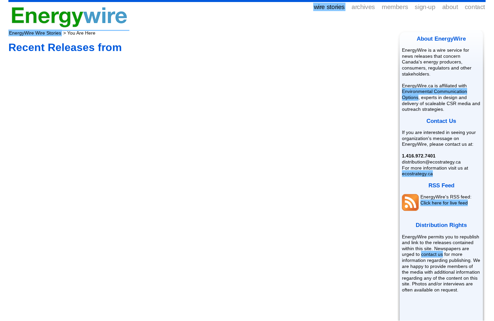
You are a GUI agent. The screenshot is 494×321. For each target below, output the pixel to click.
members (395, 6)
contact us (432, 254)
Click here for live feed (444, 202)
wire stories (329, 6)
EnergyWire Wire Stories (35, 33)
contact (475, 6)
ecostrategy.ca (417, 173)
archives (363, 6)
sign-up (425, 6)
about (450, 6)
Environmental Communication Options (434, 94)
